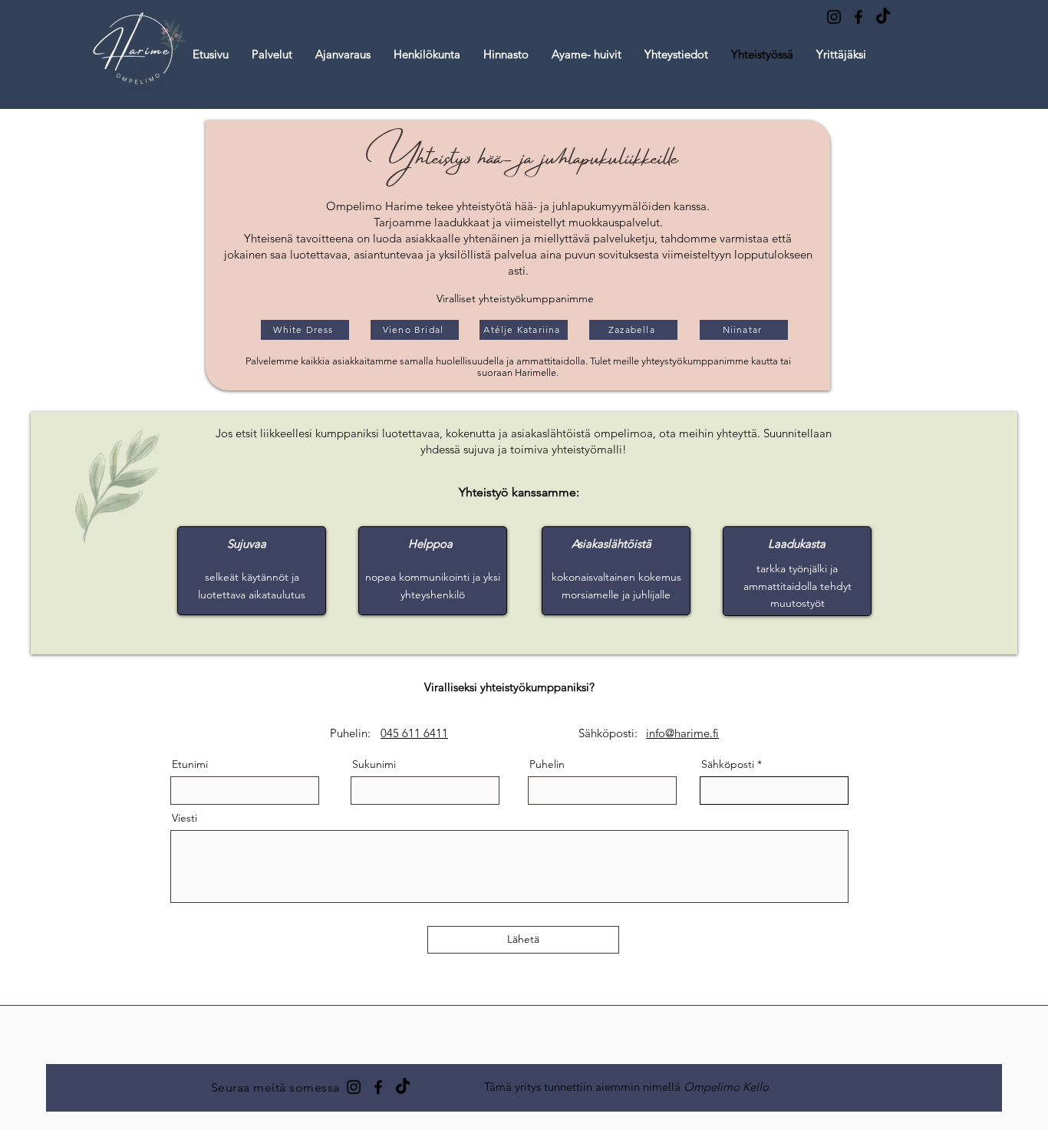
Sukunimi (374, 764)
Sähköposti (727, 764)
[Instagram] (834, 17)
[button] (343, 54)
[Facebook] (858, 17)
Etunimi (190, 764)
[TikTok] (883, 17)
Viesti (184, 817)
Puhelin (547, 764)
